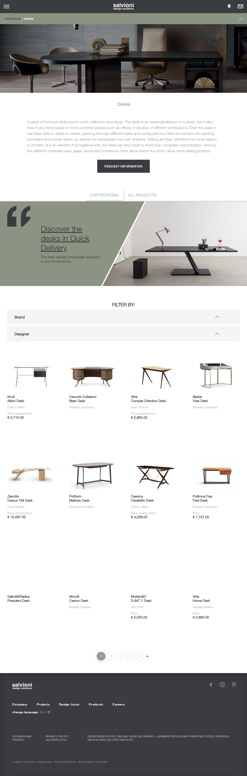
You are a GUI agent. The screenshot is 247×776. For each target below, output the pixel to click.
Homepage (13, 18)
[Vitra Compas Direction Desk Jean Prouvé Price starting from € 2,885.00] (154, 351)
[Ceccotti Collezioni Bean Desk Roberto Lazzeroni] (93, 351)
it (49, 712)
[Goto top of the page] (241, 20)
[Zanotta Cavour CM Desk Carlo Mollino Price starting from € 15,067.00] (31, 451)
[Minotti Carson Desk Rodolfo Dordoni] (93, 550)
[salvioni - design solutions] (123, 6)
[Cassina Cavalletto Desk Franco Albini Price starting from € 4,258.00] (154, 451)
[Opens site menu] (6, 6)
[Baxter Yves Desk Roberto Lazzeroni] (216, 351)
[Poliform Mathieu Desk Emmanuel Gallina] (93, 451)
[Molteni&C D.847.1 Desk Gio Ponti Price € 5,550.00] (154, 550)
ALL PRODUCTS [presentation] (142, 195)
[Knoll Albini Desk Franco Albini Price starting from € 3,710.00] (31, 351)
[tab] (104, 196)
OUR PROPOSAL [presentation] (104, 195)
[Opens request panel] (240, 6)
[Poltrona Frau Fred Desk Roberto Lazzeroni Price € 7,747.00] (216, 451)
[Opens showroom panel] (229, 6)
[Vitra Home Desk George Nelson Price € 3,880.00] (216, 550)
